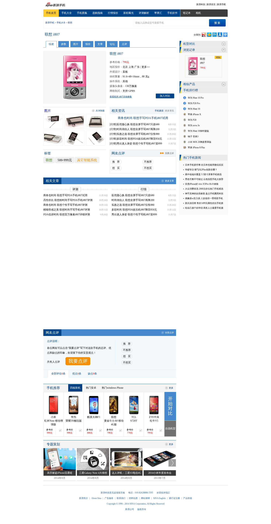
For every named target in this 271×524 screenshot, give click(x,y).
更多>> (146, 67)
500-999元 (65, 160)
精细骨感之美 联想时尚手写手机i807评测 (66, 209)
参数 (63, 44)
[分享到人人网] (219, 34)
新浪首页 (211, 4)
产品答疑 (187, 498)
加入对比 (165, 95)
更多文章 (169, 181)
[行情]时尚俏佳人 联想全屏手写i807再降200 (134, 129)
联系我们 (121, 498)
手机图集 (82, 13)
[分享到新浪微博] (203, 34)
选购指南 (97, 13)
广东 (137, 67)
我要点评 (169, 153)
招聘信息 (133, 498)
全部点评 (169, 332)
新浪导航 (221, 4)
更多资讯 (169, 110)
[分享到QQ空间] (209, 34)
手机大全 (66, 13)
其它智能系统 (87, 160)
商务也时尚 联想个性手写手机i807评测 (65, 205)
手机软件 (172, 13)
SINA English (159, 498)
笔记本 (187, 13)
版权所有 (141, 509)
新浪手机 (49, 22)
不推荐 (148, 161)
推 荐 (116, 161)
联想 (70, 22)
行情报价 (113, 13)
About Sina (96, 498)
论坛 (112, 44)
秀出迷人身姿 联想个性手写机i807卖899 (134, 214)
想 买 (116, 168)
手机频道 (159, 110)
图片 (75, 44)
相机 (198, 13)
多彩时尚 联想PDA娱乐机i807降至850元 (134, 209)
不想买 (148, 168)
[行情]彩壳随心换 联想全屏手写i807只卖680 (134, 124)
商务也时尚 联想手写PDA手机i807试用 (143, 118)
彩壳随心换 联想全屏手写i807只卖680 (133, 195)
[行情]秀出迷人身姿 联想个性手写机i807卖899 (136, 143)
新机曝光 (128, 13)
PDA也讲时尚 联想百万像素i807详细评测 (66, 214)
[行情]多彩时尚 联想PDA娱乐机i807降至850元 (136, 138)
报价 (88, 44)
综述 (51, 44)
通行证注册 (174, 498)
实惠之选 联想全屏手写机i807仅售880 (133, 205)
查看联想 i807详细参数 (121, 96)
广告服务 (109, 498)
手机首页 (51, 13)
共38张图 (100, 110)
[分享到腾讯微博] (214, 34)
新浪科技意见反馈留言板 (113, 492)
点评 (124, 44)
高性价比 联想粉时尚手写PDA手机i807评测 (68, 200)
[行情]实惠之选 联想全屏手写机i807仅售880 (134, 134)
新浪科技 (200, 4)
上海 (131, 67)
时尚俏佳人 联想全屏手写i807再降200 (133, 200)
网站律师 (145, 498)
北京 (125, 67)
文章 (100, 44)
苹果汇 (158, 13)
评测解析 (144, 13)
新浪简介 (83, 498)
